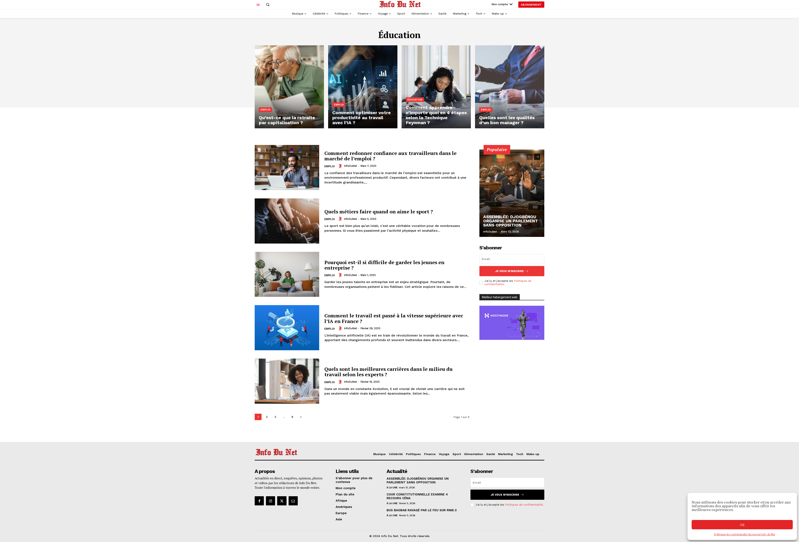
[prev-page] (530, 157)
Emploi (265, 109)
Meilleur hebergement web (499, 297)
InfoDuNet (350, 165)
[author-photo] (340, 166)
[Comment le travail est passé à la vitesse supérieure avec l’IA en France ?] (287, 327)
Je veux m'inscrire (509, 271)
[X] (281, 500)
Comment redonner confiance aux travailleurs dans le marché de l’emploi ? (390, 156)
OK (742, 524)
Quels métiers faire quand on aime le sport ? (378, 211)
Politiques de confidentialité (524, 504)
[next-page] (300, 417)
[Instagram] (270, 500)
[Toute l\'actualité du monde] (400, 4)
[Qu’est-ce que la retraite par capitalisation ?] (289, 87)
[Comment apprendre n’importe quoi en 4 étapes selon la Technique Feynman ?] (436, 87)
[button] (267, 4)
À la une (392, 487)
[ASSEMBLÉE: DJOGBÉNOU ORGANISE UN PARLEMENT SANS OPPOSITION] (511, 193)
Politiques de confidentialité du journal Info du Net (744, 534)
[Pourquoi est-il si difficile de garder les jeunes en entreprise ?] (287, 274)
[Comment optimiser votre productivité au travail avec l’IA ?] (362, 87)
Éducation (414, 99)
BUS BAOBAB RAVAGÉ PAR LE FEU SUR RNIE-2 (422, 510)
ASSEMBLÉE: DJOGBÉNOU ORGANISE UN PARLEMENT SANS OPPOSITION (510, 221)
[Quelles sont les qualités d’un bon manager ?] (509, 87)
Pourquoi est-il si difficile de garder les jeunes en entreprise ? (384, 265)
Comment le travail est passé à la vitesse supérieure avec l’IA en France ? (393, 318)
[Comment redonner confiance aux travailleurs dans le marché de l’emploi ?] (287, 167)
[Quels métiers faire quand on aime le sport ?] (287, 221)
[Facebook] (259, 500)
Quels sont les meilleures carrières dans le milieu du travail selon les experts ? (388, 372)
